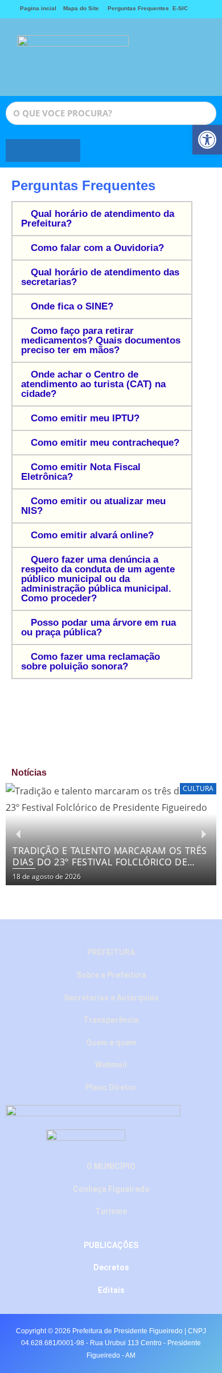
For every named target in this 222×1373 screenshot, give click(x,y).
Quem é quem (111, 1042)
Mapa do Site (81, 8)
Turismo (111, 1211)
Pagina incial (38, 8)
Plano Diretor (111, 1087)
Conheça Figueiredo (111, 1189)
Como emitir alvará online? (92, 535)
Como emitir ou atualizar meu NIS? (93, 506)
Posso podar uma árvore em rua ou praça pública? (98, 627)
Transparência (111, 1019)
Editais (111, 1290)
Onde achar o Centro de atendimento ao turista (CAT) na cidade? (93, 384)
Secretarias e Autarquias (111, 997)
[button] (160, 57)
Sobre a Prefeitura (111, 974)
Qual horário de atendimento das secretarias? (100, 277)
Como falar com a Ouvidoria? (97, 247)
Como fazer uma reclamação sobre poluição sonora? (90, 661)
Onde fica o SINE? (72, 306)
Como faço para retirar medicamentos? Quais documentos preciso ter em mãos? (100, 340)
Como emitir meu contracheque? (105, 442)
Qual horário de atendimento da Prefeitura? (97, 218)
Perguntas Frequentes (135, 8)
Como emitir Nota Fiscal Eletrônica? (81, 472)
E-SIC (180, 8)
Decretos (111, 1267)
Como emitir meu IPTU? (85, 418)
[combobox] (111, 113)
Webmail (111, 1064)
